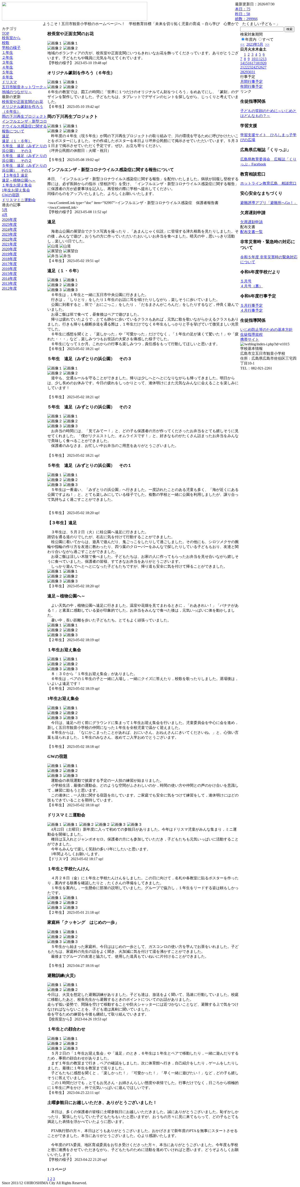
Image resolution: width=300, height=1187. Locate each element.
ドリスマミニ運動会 (19, 200)
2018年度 (9, 259)
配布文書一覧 (251, 232)
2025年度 (9, 224)
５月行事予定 (251, 305)
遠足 (5, 136)
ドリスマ (9, 82)
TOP (5, 33)
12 (261, 59)
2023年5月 (254, 44)
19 (261, 63)
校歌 (5, 43)
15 (246, 63)
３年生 (7, 62)
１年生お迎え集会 (17, 185)
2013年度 (9, 283)
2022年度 (9, 239)
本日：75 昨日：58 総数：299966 (246, 14)
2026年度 (9, 220)
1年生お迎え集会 (16, 190)
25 (257, 67)
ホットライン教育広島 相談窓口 (268, 183)
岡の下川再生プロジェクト (24, 116)
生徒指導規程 (251, 334)
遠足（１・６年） (17, 141)
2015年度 (9, 274)
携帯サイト (249, 339)
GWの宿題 (10, 195)
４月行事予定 (251, 310)
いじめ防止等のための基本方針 (266, 330)
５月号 (245, 281)
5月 (5, 210)
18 (257, 63)
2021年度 (9, 244)
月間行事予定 (251, 82)
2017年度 (9, 264)
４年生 (7, 67)
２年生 (7, 57)
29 (246, 72)
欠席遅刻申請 (251, 222)
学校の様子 (11, 48)
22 (246, 67)
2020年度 (9, 249)
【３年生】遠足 (15, 175)
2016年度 (9, 269)
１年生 (7, 53)
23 (249, 67)
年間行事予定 (251, 86)
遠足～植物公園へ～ (19, 180)
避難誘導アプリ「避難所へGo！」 (268, 203)
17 (253, 63)
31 (253, 72)
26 (261, 67)
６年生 (7, 77)
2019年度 (9, 254)
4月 (5, 215)
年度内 (250, 39)
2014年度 (9, 279)
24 (253, 67)
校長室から (11, 38)
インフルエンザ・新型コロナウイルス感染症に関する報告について (24, 126)
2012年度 (9, 288)
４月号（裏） (251, 286)
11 (257, 59)
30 (249, 72)
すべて (268, 39)
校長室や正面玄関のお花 (22, 102)
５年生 (7, 72)
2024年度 (9, 229)
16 (249, 63)
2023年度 (9, 234)
